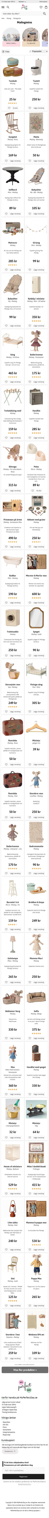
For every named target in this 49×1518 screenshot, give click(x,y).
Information (43, 2)
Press (5, 1427)
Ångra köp (6, 1435)
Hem (2, 18)
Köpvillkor (6, 1422)
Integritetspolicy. (24, 1484)
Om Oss (5, 1425)
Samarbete (7, 1430)
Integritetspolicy (9, 1432)
